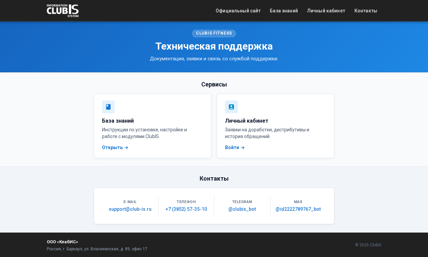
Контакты (365, 10)
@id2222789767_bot (298, 209)
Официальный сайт (238, 10)
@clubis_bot (242, 209)
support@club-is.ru (130, 209)
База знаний (284, 10)
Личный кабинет (326, 10)
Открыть (112, 147)
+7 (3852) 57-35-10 (186, 209)
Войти (232, 147)
